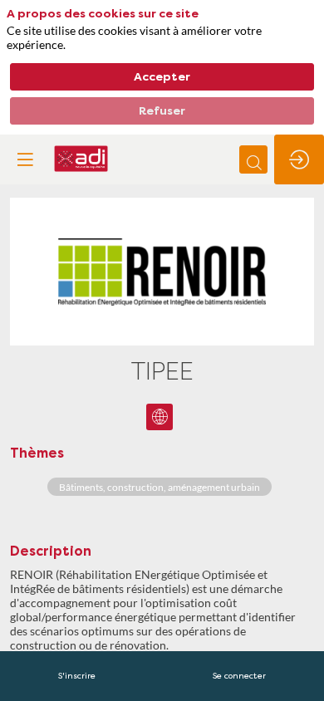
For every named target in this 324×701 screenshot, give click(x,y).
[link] (77, 676)
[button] (25, 159)
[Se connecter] (299, 159)
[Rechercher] (253, 159)
